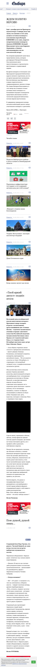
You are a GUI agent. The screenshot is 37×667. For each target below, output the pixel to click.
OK (33, 662)
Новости (15, 13)
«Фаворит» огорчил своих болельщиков (14, 9)
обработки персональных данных (14, 664)
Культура (22, 13)
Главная (8, 13)
